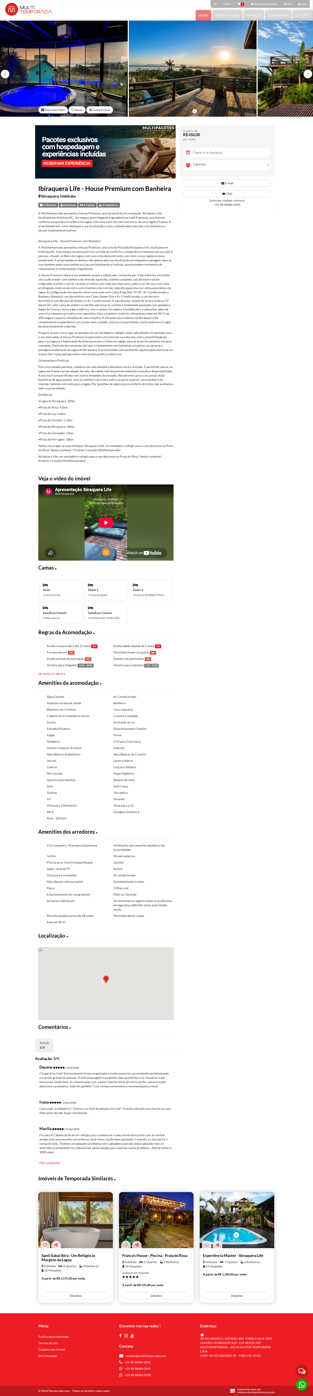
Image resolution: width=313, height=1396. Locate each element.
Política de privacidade (53, 1336)
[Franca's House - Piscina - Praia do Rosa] (156, 1220)
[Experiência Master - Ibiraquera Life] (237, 1220)
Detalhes (76, 1295)
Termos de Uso (48, 1343)
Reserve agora (227, 15)
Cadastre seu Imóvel (51, 1349)
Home (203, 15)
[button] (308, 74)
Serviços (254, 15)
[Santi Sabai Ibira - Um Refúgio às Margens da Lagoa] (75, 1220)
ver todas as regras (50, 673)
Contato (303, 15)
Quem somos (278, 15)
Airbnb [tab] (44, 1045)
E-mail (228, 183)
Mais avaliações (49, 1163)
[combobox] (232, 165)
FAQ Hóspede (47, 1356)
